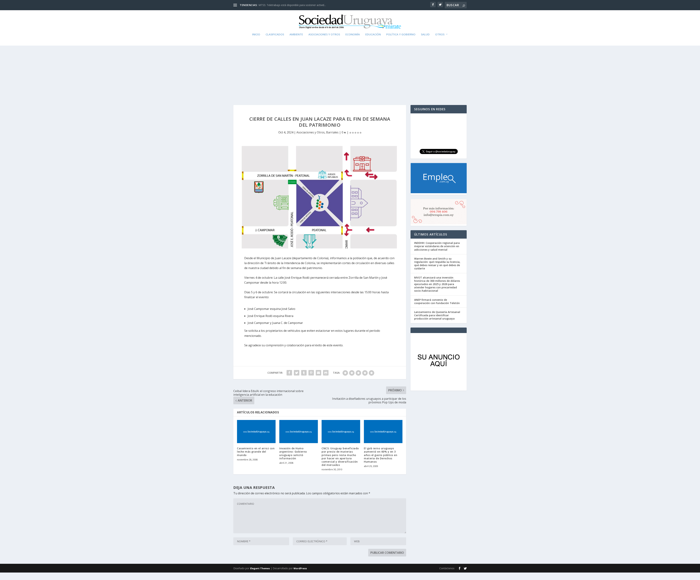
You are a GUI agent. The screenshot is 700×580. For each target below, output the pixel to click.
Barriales (332, 132)
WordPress (300, 568)
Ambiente (296, 34)
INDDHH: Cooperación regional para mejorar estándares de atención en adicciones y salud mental (437, 246)
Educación (373, 34)
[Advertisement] (350, 70)
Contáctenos (446, 568)
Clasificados (275, 34)
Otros (439, 34)
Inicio (256, 34)
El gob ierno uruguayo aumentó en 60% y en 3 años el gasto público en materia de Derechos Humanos (380, 455)
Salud (425, 34)
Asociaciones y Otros (324, 34)
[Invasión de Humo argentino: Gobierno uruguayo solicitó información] (298, 431)
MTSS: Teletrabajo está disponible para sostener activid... (292, 5)
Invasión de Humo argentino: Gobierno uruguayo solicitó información (293, 453)
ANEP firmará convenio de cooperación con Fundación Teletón (437, 301)
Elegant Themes (260, 568)
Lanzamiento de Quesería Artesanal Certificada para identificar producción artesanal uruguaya (437, 315)
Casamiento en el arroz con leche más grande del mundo (256, 452)
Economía (352, 34)
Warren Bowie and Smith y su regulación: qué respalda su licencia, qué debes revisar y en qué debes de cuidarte (437, 263)
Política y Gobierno (400, 34)
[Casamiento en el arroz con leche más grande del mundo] (256, 431)
